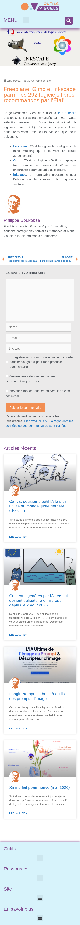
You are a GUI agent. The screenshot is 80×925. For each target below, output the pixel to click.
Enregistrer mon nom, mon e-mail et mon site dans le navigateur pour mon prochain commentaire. (41, 362)
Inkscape (19, 174)
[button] (26, 20)
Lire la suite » (18, 536)
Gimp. (17, 160)
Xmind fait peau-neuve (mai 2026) (39, 787)
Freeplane (20, 146)
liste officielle (66, 113)
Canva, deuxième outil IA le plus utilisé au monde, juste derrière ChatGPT (38, 506)
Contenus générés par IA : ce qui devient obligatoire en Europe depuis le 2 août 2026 (38, 600)
